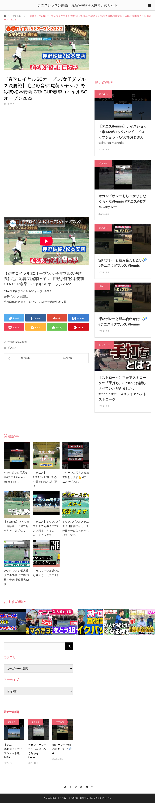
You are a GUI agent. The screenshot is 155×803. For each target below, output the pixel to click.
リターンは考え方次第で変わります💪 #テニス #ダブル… (75, 477)
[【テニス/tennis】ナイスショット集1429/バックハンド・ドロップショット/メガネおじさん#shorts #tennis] (14, 729)
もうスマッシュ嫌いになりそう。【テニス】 (46, 573)
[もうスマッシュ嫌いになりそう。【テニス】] (46, 553)
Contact (85, 786)
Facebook (69, 786)
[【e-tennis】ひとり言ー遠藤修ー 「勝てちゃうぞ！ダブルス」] (17, 504)
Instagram (74, 786)
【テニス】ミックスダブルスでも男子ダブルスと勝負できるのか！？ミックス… (46, 528)
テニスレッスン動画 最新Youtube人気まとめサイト (77, 5)
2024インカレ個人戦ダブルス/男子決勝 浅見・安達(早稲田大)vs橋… (16, 577)
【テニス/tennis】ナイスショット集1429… (13, 751)
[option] (13, 622)
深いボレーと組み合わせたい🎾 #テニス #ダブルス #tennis (122, 263)
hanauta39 (21, 342)
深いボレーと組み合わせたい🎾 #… (61, 749)
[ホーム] (5, 15)
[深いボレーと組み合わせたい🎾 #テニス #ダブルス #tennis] (62, 729)
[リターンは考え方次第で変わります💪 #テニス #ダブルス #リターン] (75, 455)
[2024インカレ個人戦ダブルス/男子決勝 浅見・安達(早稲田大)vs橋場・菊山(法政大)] (17, 553)
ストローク (104, 345)
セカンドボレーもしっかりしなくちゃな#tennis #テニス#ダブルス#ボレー (122, 201)
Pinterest (80, 786)
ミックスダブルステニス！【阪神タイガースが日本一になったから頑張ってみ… (75, 528)
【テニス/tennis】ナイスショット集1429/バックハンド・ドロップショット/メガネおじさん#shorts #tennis (122, 134)
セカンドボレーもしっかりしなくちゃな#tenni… (37, 751)
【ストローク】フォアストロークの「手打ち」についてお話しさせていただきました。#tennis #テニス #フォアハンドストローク (122, 388)
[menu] (149, 5)
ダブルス (16, 16)
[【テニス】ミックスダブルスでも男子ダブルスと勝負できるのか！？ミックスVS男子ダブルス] (46, 504)
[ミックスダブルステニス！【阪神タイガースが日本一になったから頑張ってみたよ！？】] (75, 504)
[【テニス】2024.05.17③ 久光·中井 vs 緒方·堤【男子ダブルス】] (46, 455)
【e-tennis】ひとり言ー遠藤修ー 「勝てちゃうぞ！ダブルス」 (16, 526)
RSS (91, 786)
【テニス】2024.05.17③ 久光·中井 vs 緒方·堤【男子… (45, 479)
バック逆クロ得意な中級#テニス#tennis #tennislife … (17, 477)
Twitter (63, 786)
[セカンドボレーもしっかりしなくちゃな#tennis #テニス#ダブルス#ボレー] (38, 729)
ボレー (102, 286)
